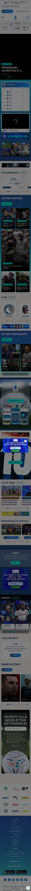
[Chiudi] (25, 441)
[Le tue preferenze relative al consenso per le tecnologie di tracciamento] (28, 888)
